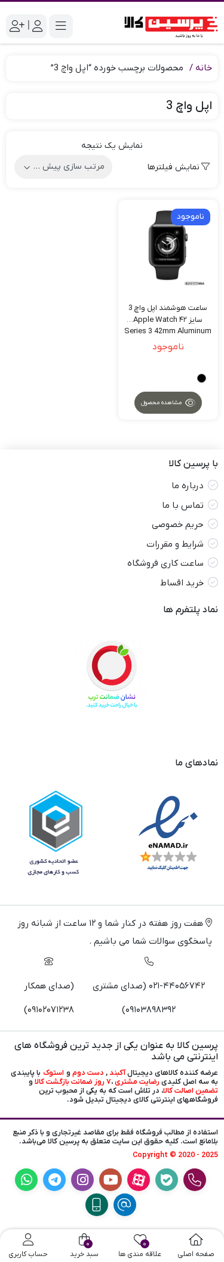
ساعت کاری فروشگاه (165, 563)
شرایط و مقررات (175, 544)
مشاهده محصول (162, 403)
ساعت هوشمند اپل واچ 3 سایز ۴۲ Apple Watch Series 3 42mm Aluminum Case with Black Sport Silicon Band (167, 314)
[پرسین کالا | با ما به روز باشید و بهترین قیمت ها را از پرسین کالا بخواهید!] (168, 26)
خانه (203, 68)
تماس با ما (183, 505)
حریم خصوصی (178, 525)
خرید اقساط (182, 583)
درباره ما (187, 486)
